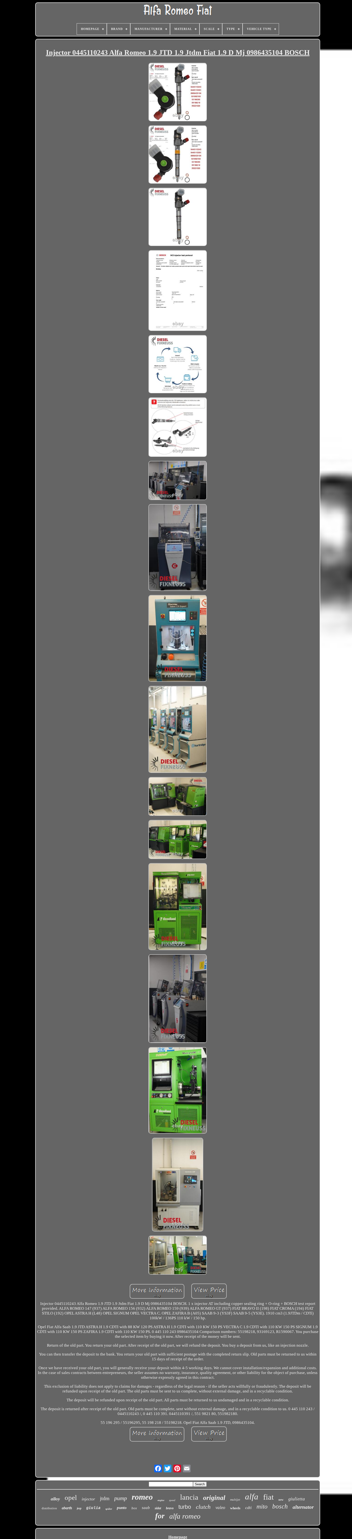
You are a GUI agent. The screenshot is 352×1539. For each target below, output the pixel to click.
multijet (235, 1499)
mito (261, 1506)
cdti (248, 1507)
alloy (55, 1498)
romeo (142, 1496)
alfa (251, 1496)
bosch (280, 1506)
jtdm (104, 1498)
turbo (184, 1507)
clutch (203, 1507)
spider (108, 1508)
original (214, 1497)
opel (71, 1497)
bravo (170, 1508)
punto (122, 1507)
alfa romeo (184, 1516)
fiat (268, 1497)
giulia (93, 1508)
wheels (235, 1508)
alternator (303, 1507)
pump (120, 1498)
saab (146, 1507)
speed (172, 1500)
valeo (220, 1507)
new (281, 1499)
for (160, 1515)
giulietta (296, 1498)
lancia (189, 1497)
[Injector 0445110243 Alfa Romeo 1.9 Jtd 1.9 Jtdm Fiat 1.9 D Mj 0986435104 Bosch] (178, 92)
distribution (49, 1508)
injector (88, 1499)
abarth (67, 1508)
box (134, 1508)
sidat (158, 1508)
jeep (79, 1508)
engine (161, 1500)
